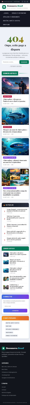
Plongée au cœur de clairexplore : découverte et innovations (15, 131)
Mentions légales (6, 392)
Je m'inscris (15, 310)
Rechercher (24, 62)
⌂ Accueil (6, 13)
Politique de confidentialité (9, 395)
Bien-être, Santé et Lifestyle (11, 21)
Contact (4, 390)
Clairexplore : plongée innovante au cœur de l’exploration (15, 161)
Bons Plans (6, 24)
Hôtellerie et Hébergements (11, 17)
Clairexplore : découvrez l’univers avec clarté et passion (14, 100)
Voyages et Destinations (19, 13)
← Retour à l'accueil (15, 66)
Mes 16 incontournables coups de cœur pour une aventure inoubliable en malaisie (15, 193)
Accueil (4, 387)
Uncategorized (7, 96)
